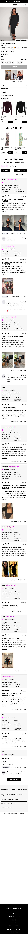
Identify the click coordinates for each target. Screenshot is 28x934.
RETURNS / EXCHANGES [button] (7, 95)
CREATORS (14, 923)
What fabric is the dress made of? (8, 803)
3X (18, 62)
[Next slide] (25, 108)
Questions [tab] (13, 166)
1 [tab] (1, 40)
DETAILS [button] (3, 85)
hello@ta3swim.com (14, 926)
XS (2, 62)
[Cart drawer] (25, 4)
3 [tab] (3, 40)
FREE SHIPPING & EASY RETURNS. (14, 1)
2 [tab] (2, 40)
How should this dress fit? (7, 807)
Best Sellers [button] (4, 99)
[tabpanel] (8, 76)
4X (21, 62)
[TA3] (14, 4)
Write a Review (22, 170)
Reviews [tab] (4, 166)
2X (15, 62)
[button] (7, 51)
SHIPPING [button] (3, 92)
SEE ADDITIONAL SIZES (21, 40)
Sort (17, 174)
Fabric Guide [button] (4, 89)
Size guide (23, 59)
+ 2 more (14, 575)
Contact (14, 920)
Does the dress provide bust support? (9, 799)
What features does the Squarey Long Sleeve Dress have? (12, 795)
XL (12, 62)
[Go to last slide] (2, 108)
